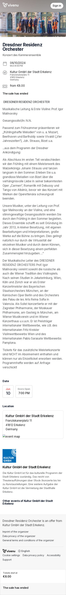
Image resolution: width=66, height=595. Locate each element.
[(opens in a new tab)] (33, 437)
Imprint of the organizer (16, 531)
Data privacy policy (33, 555)
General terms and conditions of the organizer (28, 540)
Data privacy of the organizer (19, 536)
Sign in (57, 5)
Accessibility (54, 555)
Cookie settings (11, 555)
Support (7, 559)
